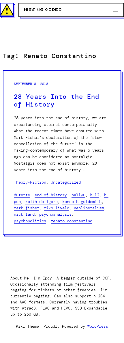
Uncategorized (66, 182)
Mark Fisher (26, 207)
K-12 (94, 194)
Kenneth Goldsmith (82, 201)
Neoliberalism (89, 207)
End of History (51, 194)
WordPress (97, 326)
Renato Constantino (71, 220)
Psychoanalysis (55, 214)
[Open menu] (115, 10)
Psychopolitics (30, 220)
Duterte (22, 194)
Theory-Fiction (30, 182)
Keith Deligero (41, 201)
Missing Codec (43, 10)
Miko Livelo (56, 207)
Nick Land (24, 214)
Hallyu (78, 194)
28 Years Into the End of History (56, 101)
